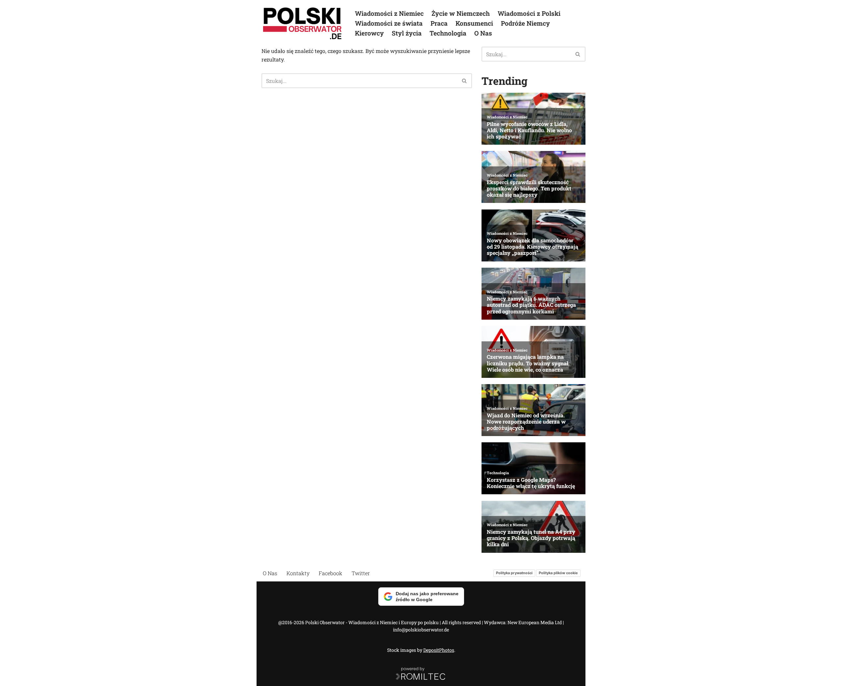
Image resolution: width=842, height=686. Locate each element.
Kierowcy (369, 33)
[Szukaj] (464, 80)
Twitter (361, 573)
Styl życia (407, 33)
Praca (439, 23)
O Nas (483, 33)
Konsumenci (474, 23)
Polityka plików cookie (558, 573)
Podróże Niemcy (525, 23)
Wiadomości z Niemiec (389, 13)
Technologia (448, 33)
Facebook (330, 573)
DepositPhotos (438, 650)
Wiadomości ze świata (389, 23)
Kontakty (298, 573)
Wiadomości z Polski (529, 13)
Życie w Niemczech (461, 13)
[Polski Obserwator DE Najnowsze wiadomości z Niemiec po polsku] (302, 23)
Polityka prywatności (514, 573)
